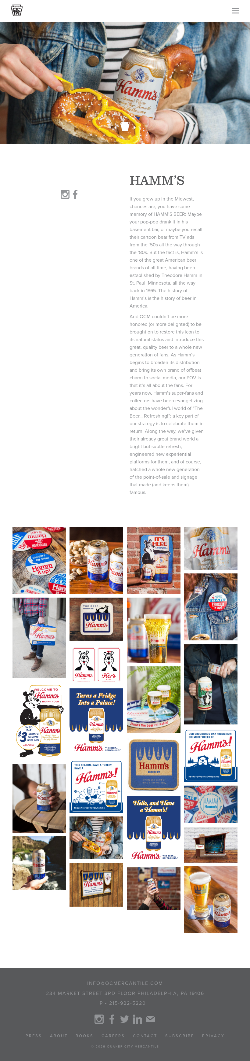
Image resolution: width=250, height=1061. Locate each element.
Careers (113, 1035)
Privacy (213, 1035)
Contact (145, 1035)
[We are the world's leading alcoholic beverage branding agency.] (17, 10)
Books (85, 1035)
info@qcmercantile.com (125, 983)
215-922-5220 (127, 1003)
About (59, 1035)
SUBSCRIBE (179, 1035)
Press (34, 1035)
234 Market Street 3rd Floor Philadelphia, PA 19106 (125, 993)
